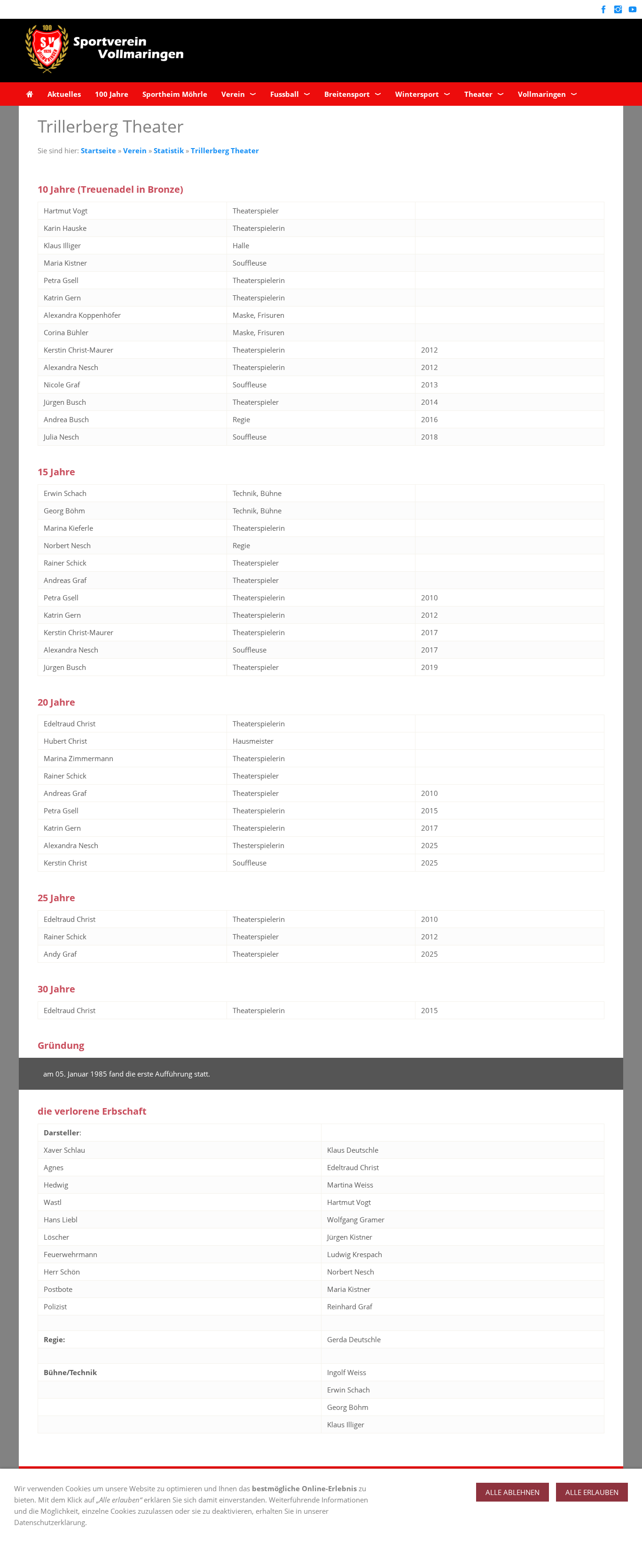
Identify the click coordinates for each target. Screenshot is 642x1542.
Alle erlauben (592, 1492)
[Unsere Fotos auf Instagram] (618, 9)
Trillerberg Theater (225, 150)
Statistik (169, 150)
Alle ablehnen (512, 1492)
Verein (135, 150)
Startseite (98, 150)
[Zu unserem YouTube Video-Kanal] (632, 9)
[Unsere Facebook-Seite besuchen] (603, 9)
